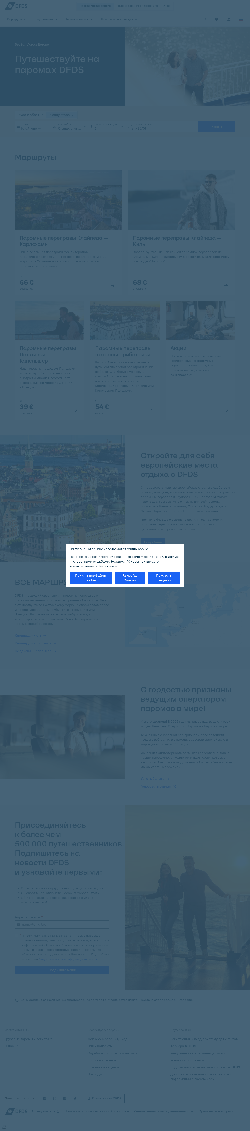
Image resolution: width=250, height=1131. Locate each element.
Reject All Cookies (129, 578)
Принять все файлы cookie (90, 578)
